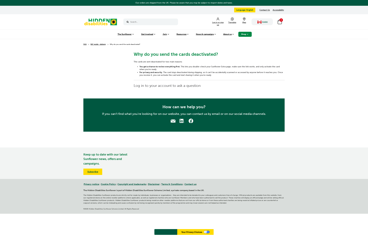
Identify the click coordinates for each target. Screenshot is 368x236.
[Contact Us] (173, 121)
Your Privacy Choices (191, 232)
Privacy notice (91, 184)
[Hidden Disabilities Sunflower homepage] (100, 23)
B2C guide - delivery (98, 44)
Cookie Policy (108, 184)
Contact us (190, 184)
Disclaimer (154, 184)
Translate (232, 22)
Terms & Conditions (172, 184)
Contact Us (264, 10)
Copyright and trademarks (131, 184)
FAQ (85, 44)
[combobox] (150, 22)
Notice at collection (165, 232)
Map (244, 22)
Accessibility (278, 10)
